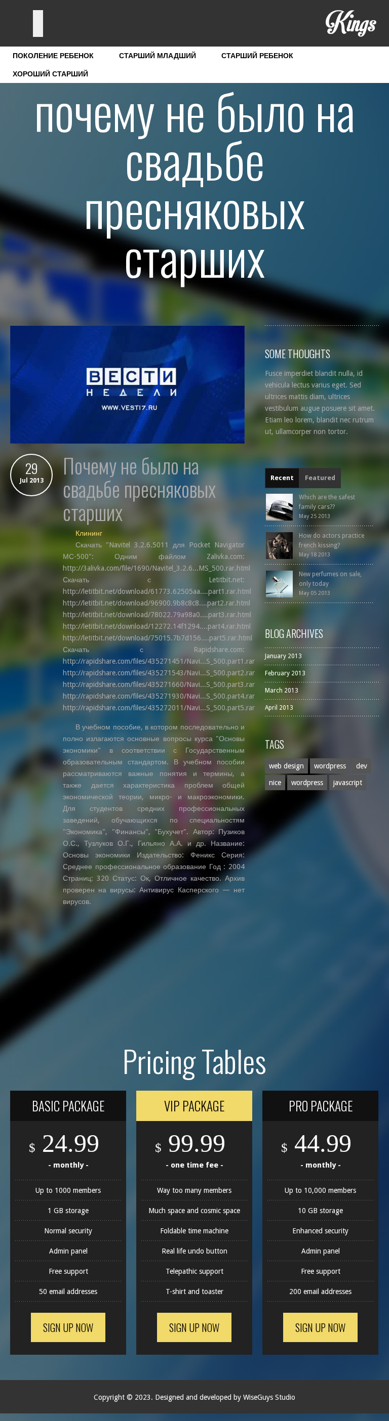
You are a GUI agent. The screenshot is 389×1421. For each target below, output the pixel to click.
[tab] (282, 478)
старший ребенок (257, 56)
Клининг (88, 533)
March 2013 (281, 690)
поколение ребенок (53, 56)
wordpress (330, 766)
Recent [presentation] (282, 478)
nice (275, 783)
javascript (347, 783)
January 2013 (283, 656)
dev (361, 766)
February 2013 (285, 673)
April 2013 (279, 707)
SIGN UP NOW (68, 1327)
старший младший (157, 56)
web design (286, 766)
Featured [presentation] (320, 478)
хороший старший (50, 74)
